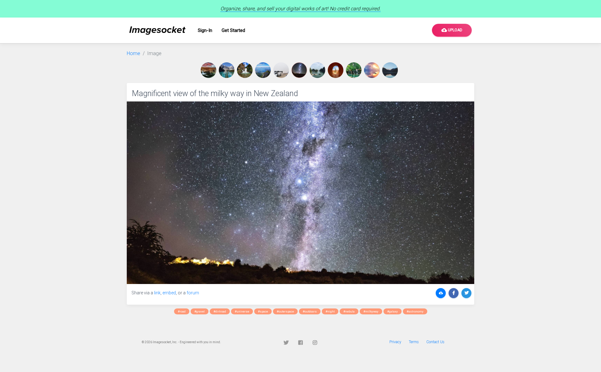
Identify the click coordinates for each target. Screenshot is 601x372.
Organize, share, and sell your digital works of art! (300, 9)
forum (193, 292)
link (157, 292)
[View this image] (210, 70)
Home (133, 53)
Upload (451, 30)
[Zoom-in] (300, 192)
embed (169, 292)
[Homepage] (157, 30)
